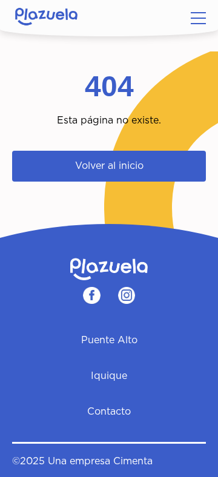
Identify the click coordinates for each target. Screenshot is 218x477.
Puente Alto (109, 340)
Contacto (109, 411)
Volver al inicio (109, 166)
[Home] (46, 18)
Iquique (109, 376)
